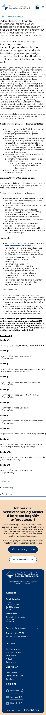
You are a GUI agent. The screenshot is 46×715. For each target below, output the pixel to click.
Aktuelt (9, 659)
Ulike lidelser (11, 672)
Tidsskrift (10, 679)
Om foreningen (13, 649)
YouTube (14, 697)
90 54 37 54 (18, 633)
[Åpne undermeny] (42, 7)
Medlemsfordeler (14, 652)
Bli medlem (11, 656)
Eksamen (6, 481)
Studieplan (7, 494)
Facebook (14, 691)
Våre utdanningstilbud (23, 549)
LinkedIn (14, 703)
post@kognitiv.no (21, 636)
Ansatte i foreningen (16, 628)
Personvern (11, 662)
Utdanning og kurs (14, 676)
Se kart (9, 609)
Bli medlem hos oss (23, 559)
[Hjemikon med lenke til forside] (3, 16)
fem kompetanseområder (17, 246)
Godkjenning (8, 487)
